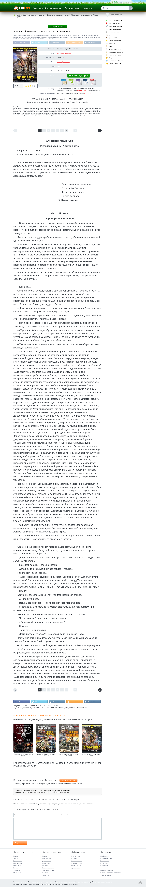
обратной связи (72, 884)
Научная (45, 865)
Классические (17, 865)
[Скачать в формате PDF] (92, 84)
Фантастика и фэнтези (115, 20)
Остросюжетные (76, 863)
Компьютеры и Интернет (116, 61)
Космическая (46, 863)
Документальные (114, 32)
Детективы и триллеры (53, 8)
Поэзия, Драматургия (115, 63)
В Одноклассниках (76, 42)
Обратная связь (105, 875)
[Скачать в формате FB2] (64, 84)
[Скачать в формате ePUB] (71, 84)
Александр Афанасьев (64, 53)
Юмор (110, 58)
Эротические (75, 868)
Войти (116, 2)
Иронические (17, 861)
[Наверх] (140, 883)
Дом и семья (112, 43)
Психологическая (48, 868)
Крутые (15, 868)
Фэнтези (45, 873)
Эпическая (45, 875)
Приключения (113, 38)
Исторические (17, 863)
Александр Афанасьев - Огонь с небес (92, 755)
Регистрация (127, 2)
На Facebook (21, 42)
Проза (110, 35)
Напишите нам (81, 90)
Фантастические (76, 861)
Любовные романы (72, 8)
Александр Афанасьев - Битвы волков (23, 755)
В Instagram (56, 42)
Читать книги (38, 8)
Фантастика (87, 8)
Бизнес (111, 46)
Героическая (46, 858)
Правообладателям (106, 870)
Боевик (15, 856)
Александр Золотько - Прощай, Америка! (68, 755)
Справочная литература (116, 52)
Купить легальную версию (78, 76)
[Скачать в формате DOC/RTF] (85, 84)
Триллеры (16, 870)
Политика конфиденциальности (110, 873)
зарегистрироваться (36, 792)
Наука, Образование (115, 29)
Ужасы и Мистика (48, 870)
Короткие (74, 858)
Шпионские (17, 873)
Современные (76, 865)
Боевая (44, 856)
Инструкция (87, 93)
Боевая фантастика (63, 62)
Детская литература (115, 40)
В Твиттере (38, 42)
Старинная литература (115, 55)
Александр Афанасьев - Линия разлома (46, 755)
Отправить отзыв (20, 843)
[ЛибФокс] (22, 8)
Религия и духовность (115, 49)
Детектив (16, 858)
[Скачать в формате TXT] (78, 84)
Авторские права (57, 26)
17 (75, 130)
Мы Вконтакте (92, 42)
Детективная (46, 861)
